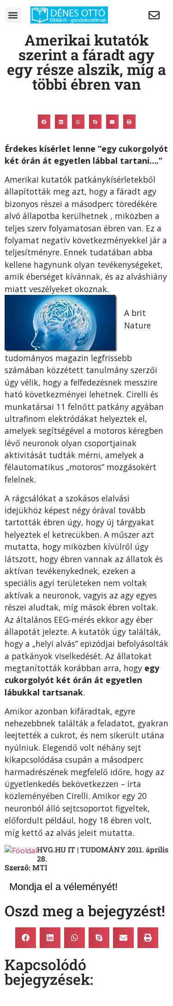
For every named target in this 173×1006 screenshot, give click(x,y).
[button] (13, 15)
